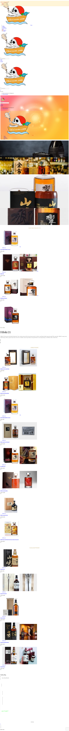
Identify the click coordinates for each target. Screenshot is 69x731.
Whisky (3, 26)
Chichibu (4, 697)
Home (31, 25)
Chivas (4, 703)
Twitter (3, 685)
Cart (1, 60)
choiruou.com (36, 721)
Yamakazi (4, 702)
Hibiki (4, 699)
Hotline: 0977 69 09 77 (4, 2)
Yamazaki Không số (2, 666)
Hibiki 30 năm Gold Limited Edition (4, 393)
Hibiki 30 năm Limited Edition (4, 490)
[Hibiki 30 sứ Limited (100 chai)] (11, 512)
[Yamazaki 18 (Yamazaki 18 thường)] (19, 639)
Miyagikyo (4, 701)
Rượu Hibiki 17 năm (2, 466)
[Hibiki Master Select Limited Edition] (19, 366)
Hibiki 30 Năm (2, 273)
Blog (3, 29)
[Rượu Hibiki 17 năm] (19, 463)
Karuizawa (4, 700)
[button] (0, 90)
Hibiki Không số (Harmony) (3, 298)
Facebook (3, 684)
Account (1, 61)
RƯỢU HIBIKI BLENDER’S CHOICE (5, 249)
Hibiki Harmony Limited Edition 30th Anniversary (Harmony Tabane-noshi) (9, 539)
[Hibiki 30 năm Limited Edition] (19, 488)
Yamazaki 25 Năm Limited (3, 593)
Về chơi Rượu (5, 694)
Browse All (4, 704)
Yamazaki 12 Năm (2, 569)
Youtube (3, 686)
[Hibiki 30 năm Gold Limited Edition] (19, 390)
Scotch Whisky (4, 28)
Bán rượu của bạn (5, 693)
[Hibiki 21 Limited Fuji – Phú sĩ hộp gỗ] (19, 439)
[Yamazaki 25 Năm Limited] (19, 590)
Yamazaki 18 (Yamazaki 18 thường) (4, 642)
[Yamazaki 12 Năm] (11, 566)
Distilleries (3, 27)
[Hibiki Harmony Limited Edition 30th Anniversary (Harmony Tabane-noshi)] (11, 536)
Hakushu (4, 698)
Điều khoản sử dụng (6, 692)
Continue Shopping (5, 94)
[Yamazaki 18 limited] (11, 615)
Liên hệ (4, 691)
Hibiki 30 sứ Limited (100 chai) (4, 515)
